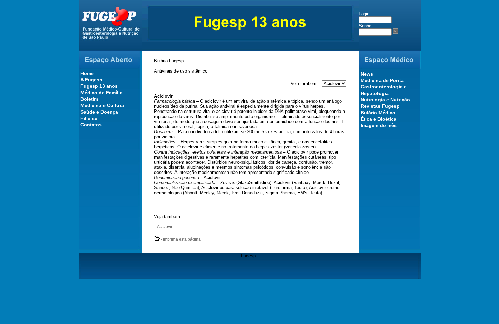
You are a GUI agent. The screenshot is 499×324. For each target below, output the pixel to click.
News (367, 74)
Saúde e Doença (99, 112)
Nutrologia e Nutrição (385, 99)
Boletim (89, 99)
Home (87, 73)
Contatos (91, 124)
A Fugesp (91, 79)
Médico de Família (101, 92)
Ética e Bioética (378, 119)
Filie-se (88, 118)
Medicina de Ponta (382, 80)
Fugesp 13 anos (99, 86)
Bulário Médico (378, 112)
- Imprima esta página (180, 239)
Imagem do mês (379, 125)
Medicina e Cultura (102, 105)
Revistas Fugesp (380, 106)
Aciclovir (164, 226)
